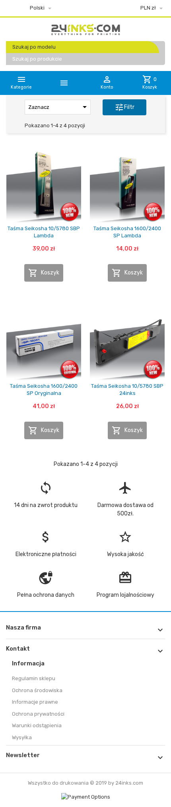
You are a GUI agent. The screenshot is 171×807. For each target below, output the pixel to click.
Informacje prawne (35, 702)
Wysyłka (22, 737)
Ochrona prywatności (38, 714)
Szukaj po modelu (34, 47)
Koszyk (43, 273)
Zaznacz (58, 107)
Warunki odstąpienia (37, 725)
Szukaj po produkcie (37, 59)
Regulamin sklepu (33, 678)
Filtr (124, 107)
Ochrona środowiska (37, 690)
